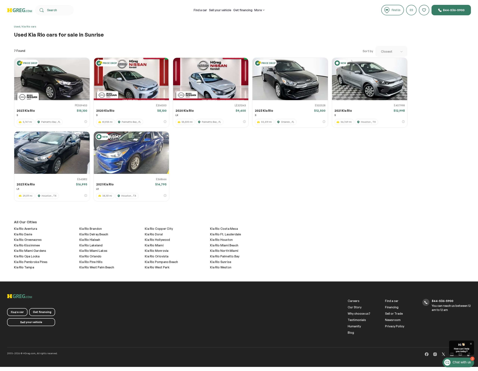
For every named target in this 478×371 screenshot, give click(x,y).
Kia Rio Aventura (25, 229)
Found (19, 51)
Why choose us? (359, 313)
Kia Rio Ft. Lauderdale (225, 234)
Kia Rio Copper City (159, 229)
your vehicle (220, 10)
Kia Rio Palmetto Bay (224, 256)
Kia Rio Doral (154, 234)
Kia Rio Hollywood (157, 240)
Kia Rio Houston (221, 240)
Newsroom (393, 320)
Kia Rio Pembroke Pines (30, 262)
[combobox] (391, 51)
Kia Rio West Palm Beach (96, 267)
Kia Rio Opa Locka (27, 256)
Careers (353, 301)
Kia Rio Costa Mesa (224, 229)
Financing (391, 307)
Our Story (354, 307)
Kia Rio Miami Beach (224, 245)
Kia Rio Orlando (90, 256)
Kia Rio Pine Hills (91, 262)
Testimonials (357, 320)
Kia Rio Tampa (24, 267)
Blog (351, 332)
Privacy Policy (394, 326)
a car (200, 10)
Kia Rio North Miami (224, 251)
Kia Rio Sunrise (220, 262)
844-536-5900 (453, 10)
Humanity (354, 326)
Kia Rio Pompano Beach (161, 262)
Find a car (391, 301)
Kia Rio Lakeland (91, 245)
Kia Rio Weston (220, 267)
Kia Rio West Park (157, 267)
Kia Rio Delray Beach (93, 234)
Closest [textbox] (386, 51)
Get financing (242, 10)
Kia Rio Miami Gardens (30, 251)
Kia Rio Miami (154, 245)
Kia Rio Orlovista (156, 256)
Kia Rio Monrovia (156, 251)
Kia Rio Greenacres (28, 240)
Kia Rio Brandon (90, 229)
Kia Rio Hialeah (89, 240)
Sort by (368, 51)
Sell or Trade (394, 313)
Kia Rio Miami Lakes (93, 251)
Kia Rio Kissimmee (27, 245)
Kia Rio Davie (23, 234)
